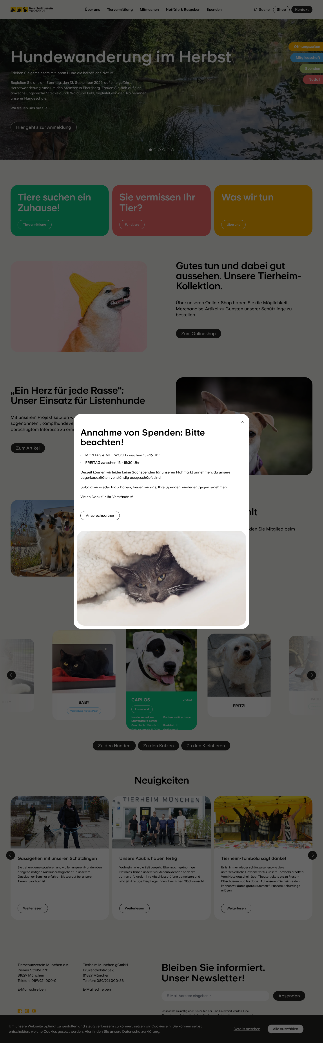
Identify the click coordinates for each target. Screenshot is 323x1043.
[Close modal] (242, 422)
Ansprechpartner (100, 515)
